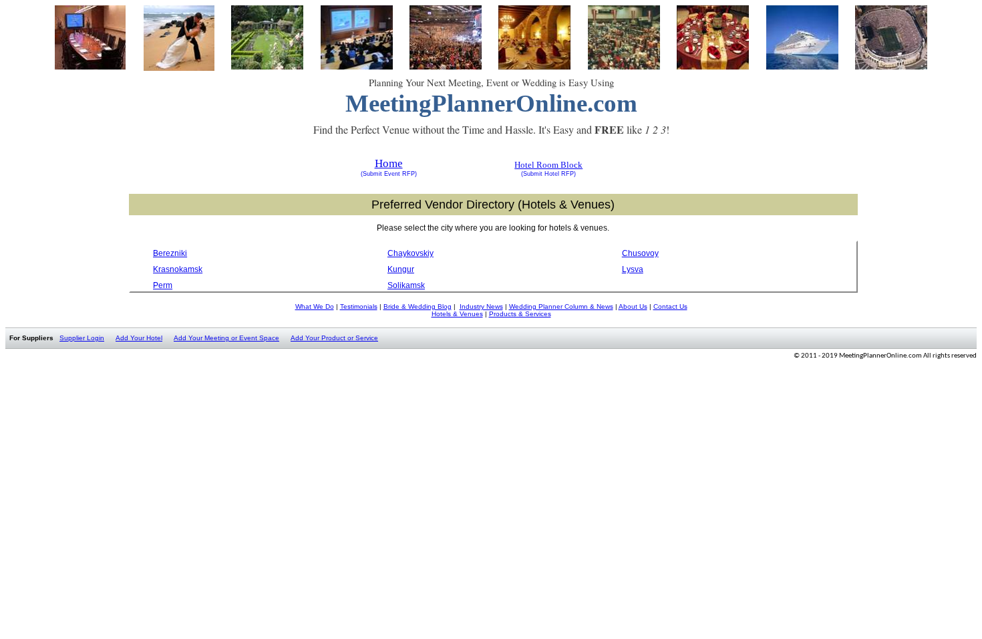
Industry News (481, 306)
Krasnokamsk (177, 269)
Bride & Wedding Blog (417, 306)
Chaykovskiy (410, 253)
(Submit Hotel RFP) (548, 173)
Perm (162, 285)
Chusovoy (640, 253)
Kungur (400, 269)
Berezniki (170, 253)
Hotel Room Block (548, 165)
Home (389, 163)
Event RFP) (399, 173)
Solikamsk (406, 285)
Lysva (632, 269)
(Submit (371, 173)
